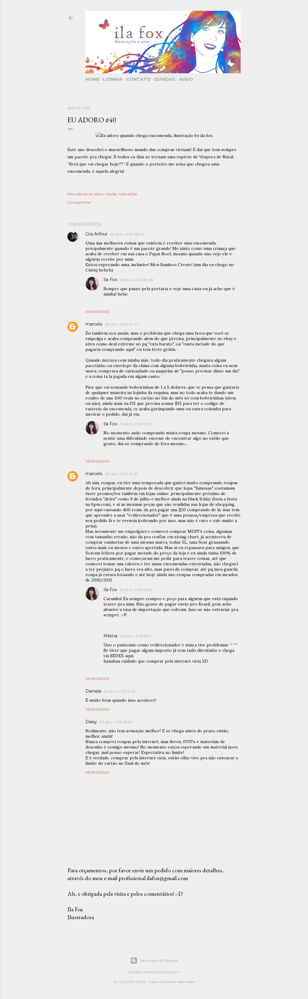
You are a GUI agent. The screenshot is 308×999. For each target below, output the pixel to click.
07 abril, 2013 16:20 (116, 722)
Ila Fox (110, 279)
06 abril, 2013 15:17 (135, 636)
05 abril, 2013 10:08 (136, 280)
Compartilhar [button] (79, 202)
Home (92, 79)
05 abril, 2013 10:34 (136, 590)
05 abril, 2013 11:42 (119, 691)
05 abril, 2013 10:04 (122, 324)
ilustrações (128, 194)
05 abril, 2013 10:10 (135, 424)
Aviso (186, 79)
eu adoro (96, 194)
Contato (138, 79)
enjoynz (173, 972)
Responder (97, 311)
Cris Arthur (96, 234)
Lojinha (113, 79)
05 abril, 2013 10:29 (121, 474)
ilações (111, 194)
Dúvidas (164, 79)
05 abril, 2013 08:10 (127, 234)
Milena (110, 636)
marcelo (94, 324)
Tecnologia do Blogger (159, 960)
